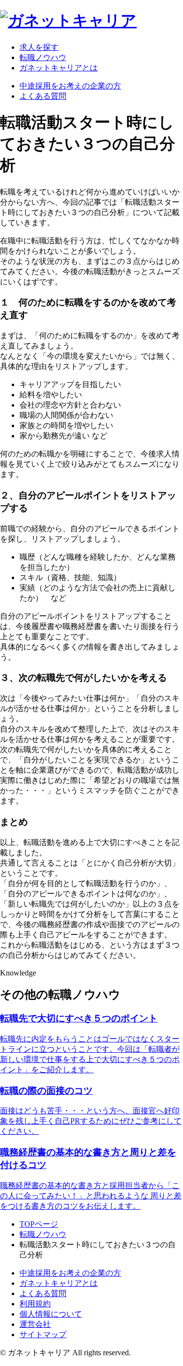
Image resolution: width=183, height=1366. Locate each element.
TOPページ (39, 1224)
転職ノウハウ (43, 57)
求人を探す (39, 47)
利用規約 (35, 1304)
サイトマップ (43, 1334)
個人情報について (51, 1314)
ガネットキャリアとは (59, 68)
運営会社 (35, 1324)
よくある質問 (43, 96)
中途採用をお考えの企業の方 (70, 86)
